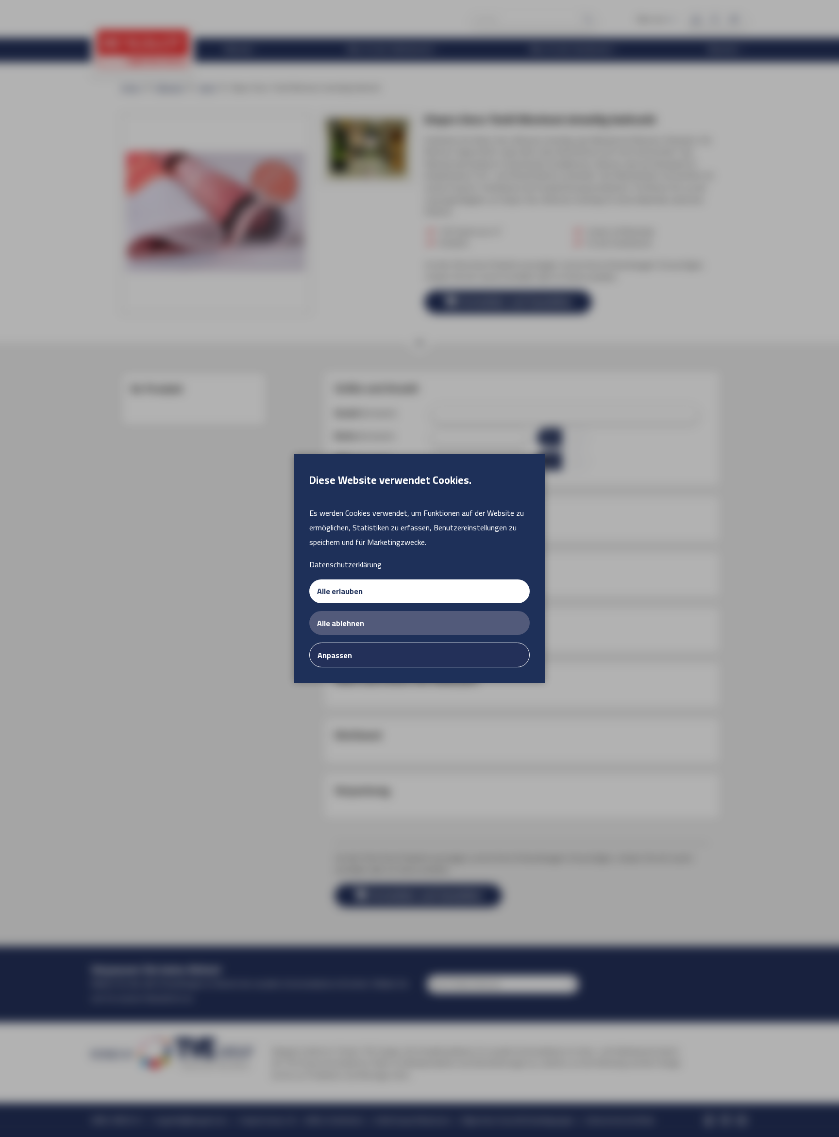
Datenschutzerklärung (345, 564)
